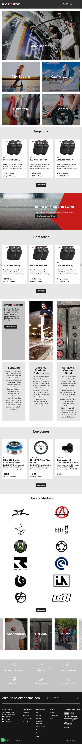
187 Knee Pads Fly (11, 160)
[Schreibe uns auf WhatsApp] (3, 740)
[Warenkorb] (74, 4)
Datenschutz (40, 730)
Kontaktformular (27, 719)
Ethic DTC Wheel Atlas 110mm (40, 461)
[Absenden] (77, 698)
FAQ (37, 712)
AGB (37, 736)
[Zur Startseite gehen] (11, 4)
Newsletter (26, 722)
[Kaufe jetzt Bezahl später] (67, 666)
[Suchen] (63, 4)
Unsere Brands (11, 326)
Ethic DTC (7, 457)
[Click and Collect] (67, 680)
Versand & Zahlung (39, 717)
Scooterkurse (54, 716)
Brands (52, 719)
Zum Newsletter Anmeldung (46, 216)
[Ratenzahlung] (14, 680)
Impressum (39, 733)
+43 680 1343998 (9, 714)
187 (4, 157)
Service (52, 712)
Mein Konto (26, 716)
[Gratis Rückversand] (41, 680)
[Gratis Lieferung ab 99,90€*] (14, 666)
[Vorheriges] (3, 635)
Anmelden (26, 712)
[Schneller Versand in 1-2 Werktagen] (41, 666)
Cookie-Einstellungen (73, 741)
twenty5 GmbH (18, 741)
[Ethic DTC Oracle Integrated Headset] (14, 447)
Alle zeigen (41, 184)
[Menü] (78, 4)
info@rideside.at (9, 712)
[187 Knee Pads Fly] (14, 147)
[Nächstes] (78, 635)
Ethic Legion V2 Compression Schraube (67, 461)
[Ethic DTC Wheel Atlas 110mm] (41, 447)
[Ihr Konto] (71, 4)
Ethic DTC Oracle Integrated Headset (12, 461)
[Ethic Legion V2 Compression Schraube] (68, 447)
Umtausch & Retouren (39, 722)
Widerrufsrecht (40, 727)
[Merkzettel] (67, 4)
